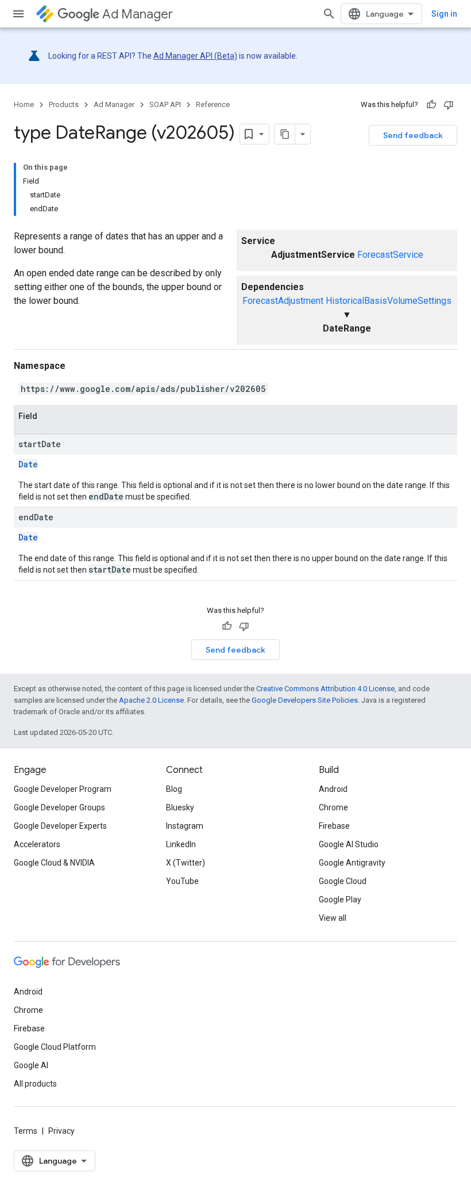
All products (35, 1083)
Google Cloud (342, 881)
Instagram (184, 825)
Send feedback (413, 135)
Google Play (340, 899)
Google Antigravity (352, 862)
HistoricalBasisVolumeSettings (388, 300)
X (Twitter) (185, 862)
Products (64, 104)
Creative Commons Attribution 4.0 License (325, 688)
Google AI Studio (349, 844)
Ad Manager (137, 14)
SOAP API (165, 104)
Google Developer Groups (59, 807)
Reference (213, 104)
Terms (25, 1131)
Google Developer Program (62, 789)
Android (333, 789)
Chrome (333, 807)
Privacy (61, 1131)
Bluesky (180, 807)
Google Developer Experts (60, 825)
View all (332, 918)
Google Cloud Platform (55, 1046)
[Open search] (329, 14)
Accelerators (37, 844)
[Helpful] (431, 104)
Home (24, 104)
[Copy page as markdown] (285, 134)
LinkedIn (181, 844)
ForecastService (390, 254)
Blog (174, 789)
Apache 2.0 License (151, 700)
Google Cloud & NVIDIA (54, 862)
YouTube (182, 881)
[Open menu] (18, 14)
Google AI (31, 1065)
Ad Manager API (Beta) (195, 55)
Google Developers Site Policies (305, 700)
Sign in (444, 13)
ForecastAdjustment (282, 300)
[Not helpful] (448, 104)
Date (28, 464)
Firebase (334, 825)
